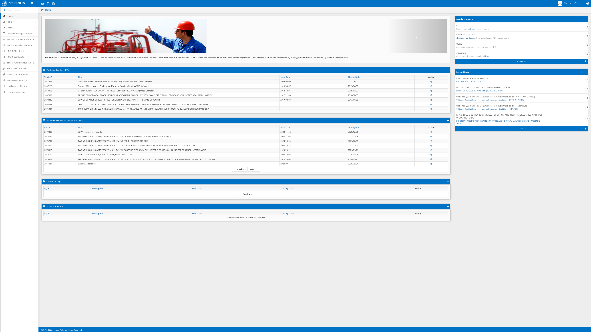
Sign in (327, 57)
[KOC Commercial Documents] (42, 3)
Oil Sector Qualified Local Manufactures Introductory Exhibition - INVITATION (487, 109)
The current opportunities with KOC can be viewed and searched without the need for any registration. (204, 57)
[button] (75, 36)
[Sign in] (587, 3)
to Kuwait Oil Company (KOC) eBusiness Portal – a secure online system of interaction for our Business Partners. (101, 57)
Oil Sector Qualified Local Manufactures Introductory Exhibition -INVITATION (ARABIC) (490, 100)
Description (97, 188)
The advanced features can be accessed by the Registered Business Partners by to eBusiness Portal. (299, 57)
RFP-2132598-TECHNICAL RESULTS (469, 82)
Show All (522, 61)
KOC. (494, 47)
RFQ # (47, 127)
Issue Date (285, 77)
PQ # (46, 188)
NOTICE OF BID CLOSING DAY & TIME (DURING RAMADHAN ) (480, 91)
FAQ (469, 29)
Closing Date (354, 77)
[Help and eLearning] (48, 3)
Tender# (48, 77)
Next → (254, 169)
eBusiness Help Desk (464, 38)
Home (48, 9)
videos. (486, 56)
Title (80, 77)
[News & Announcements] (53, 3)
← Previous (239, 169)
